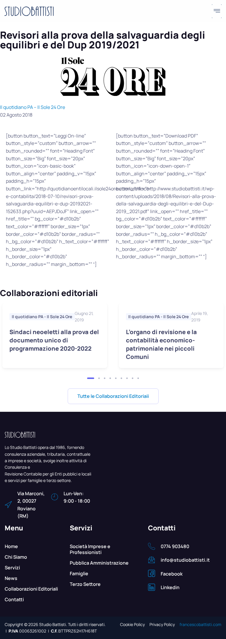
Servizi (12, 567)
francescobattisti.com (200, 624)
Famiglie (79, 573)
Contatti (14, 599)
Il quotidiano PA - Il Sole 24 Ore (42, 316)
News (11, 578)
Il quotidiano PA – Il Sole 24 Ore (32, 107)
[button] (217, 11)
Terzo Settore (85, 584)
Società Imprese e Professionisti (90, 549)
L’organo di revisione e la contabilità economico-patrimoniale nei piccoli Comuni (161, 344)
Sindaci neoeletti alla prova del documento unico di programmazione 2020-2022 (54, 340)
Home (11, 546)
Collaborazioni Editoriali (31, 589)
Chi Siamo (16, 557)
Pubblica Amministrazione (99, 563)
